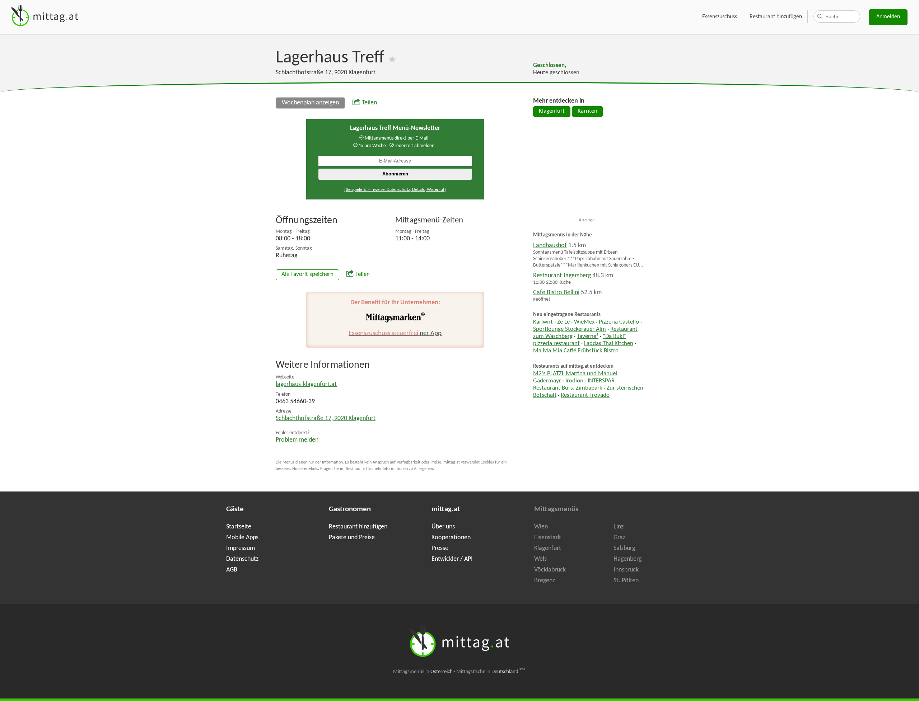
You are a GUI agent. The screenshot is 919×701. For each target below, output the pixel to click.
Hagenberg (628, 559)
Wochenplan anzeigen (310, 103)
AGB (231, 570)
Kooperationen (451, 538)
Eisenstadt (547, 538)
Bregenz (544, 581)
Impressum (240, 548)
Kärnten (587, 111)
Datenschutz (242, 559)
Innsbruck (626, 570)
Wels (540, 559)
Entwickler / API (452, 559)
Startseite (238, 527)
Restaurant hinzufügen (776, 17)
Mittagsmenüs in (423, 671)
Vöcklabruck (550, 570)
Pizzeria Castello (619, 322)
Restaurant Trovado (585, 395)
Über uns (443, 527)
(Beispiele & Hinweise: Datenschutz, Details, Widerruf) (395, 189)
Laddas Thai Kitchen (608, 344)
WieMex (584, 322)
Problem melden (297, 440)
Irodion (574, 381)
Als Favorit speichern (307, 274)
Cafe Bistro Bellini (556, 293)
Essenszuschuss (719, 17)
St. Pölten (626, 581)
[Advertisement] (587, 170)
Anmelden (888, 17)
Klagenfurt (552, 111)
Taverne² (587, 336)
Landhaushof (550, 246)
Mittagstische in (490, 671)
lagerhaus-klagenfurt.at (306, 384)
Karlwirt (543, 322)
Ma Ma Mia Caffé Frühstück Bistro (576, 351)
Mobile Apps (242, 538)
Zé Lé (563, 322)
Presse (439, 548)
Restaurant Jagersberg (562, 276)
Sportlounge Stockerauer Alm (569, 329)
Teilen (369, 103)
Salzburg (624, 548)
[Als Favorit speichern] (392, 58)
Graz (619, 538)
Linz (619, 527)
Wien (541, 527)
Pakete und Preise (352, 538)
